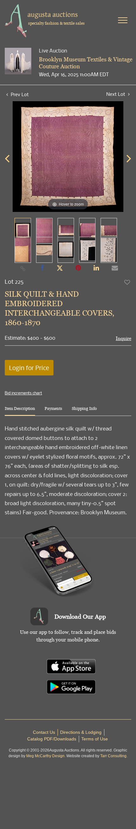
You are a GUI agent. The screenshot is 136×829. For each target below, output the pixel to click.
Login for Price (29, 367)
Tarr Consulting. (113, 756)
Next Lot (116, 94)
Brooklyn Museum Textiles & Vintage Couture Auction (86, 62)
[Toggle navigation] (122, 20)
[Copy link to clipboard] (23, 268)
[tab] (20, 411)
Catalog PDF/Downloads (51, 738)
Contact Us (44, 732)
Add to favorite (127, 282)
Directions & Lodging (81, 732)
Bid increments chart (23, 393)
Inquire (123, 338)
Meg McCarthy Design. (45, 756)
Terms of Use (94, 738)
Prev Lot (19, 94)
